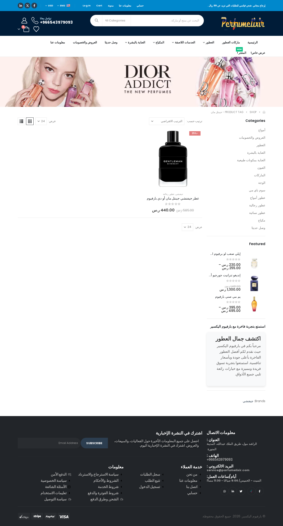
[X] (27, 5)
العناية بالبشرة (256, 152)
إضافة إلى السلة (169, 183)
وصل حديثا (111, 42)
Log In (87, 5)
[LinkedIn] (20, 5)
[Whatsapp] (224, 491)
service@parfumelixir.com (228, 470)
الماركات (259, 175)
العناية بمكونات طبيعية (251, 160)
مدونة (111, 5)
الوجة (261, 182)
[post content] (173, 158)
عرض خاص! (258, 53)
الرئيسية (253, 42)
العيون (261, 167)
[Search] (96, 20)
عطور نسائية (257, 213)
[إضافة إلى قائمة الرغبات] (195, 136)
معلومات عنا (125, 5)
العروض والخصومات (85, 42)
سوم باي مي (257, 190)
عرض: (52, 121)
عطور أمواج (257, 198)
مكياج (261, 220)
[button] (30, 121)
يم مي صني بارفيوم (228, 296)
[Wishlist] (36, 29)
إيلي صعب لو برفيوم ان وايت (222, 253)
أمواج (261, 130)
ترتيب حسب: (194, 121)
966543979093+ (220, 459)
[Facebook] (34, 5)
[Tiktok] (251, 491)
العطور (260, 145)
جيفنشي (179, 194)
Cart (99, 5)
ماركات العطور (231, 42)
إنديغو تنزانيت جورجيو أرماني (222, 275)
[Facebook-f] (260, 491)
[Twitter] (241, 491)
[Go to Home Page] (264, 112)
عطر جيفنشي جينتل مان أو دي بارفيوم (173, 198)
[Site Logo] (243, 23)
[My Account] (24, 20)
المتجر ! (241, 52)
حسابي (140, 5)
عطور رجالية (168, 194)
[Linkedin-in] (233, 491)
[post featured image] (254, 261)
